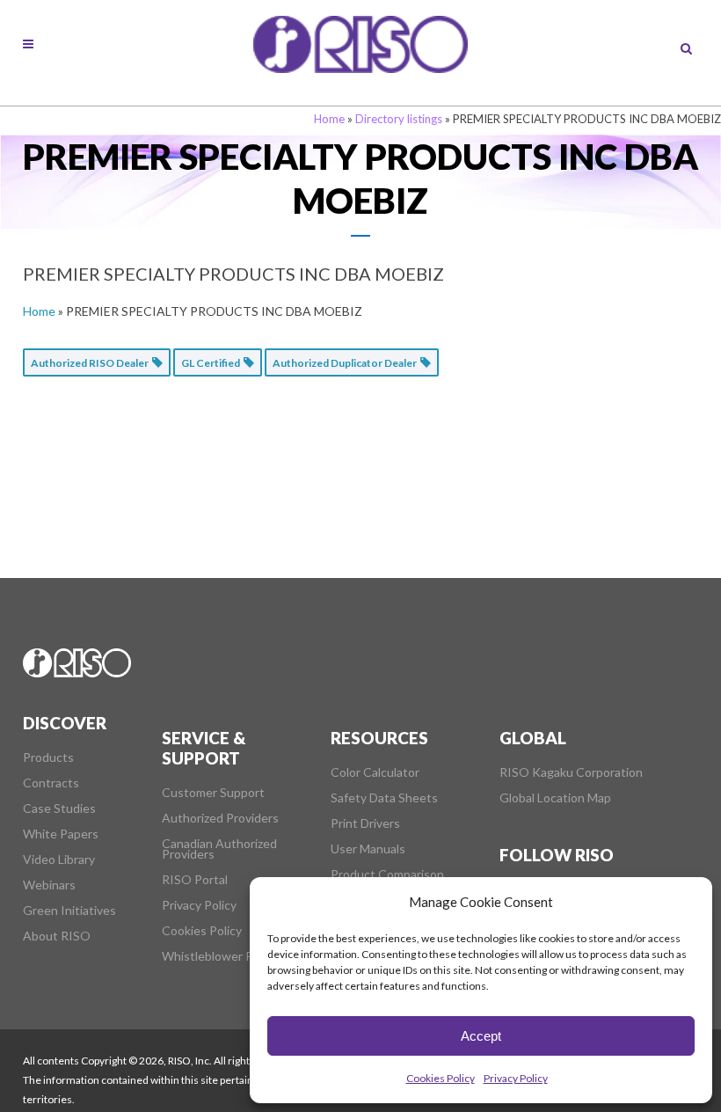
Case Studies (59, 808)
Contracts (51, 783)
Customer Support (213, 792)
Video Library (59, 859)
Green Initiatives (69, 910)
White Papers (60, 834)
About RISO (57, 936)
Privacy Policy (516, 1078)
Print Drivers (365, 823)
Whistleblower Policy (220, 956)
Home (329, 119)
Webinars (49, 885)
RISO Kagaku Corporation (571, 772)
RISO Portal (195, 879)
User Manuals (368, 849)
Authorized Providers (220, 818)
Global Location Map (555, 798)
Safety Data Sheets (384, 798)
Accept (481, 1035)
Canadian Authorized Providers (219, 849)
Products (48, 757)
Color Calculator (375, 772)
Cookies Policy (440, 1078)
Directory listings (398, 119)
